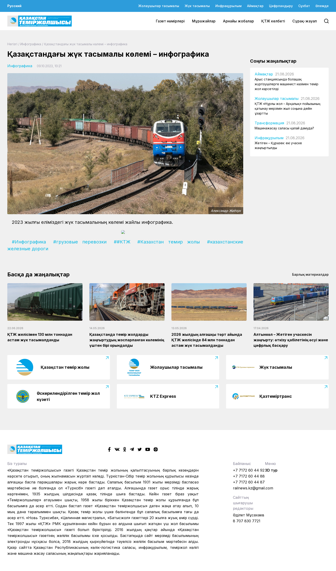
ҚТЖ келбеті (273, 21)
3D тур (271, 470)
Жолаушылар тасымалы (158, 6)
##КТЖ (122, 242)
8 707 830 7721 (246, 521)
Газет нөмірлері (170, 21)
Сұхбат (304, 6)
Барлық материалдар (310, 274)
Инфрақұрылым (228, 6)
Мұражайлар (204, 21)
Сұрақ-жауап (304, 21)
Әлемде (322, 6)
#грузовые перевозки (80, 242)
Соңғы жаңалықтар (273, 61)
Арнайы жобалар (238, 21)
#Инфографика (29, 242)
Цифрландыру (281, 6)
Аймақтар (255, 6)
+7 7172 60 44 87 (249, 482)
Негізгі (12, 44)
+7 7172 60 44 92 (248, 470)
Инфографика (30, 44)
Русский (14, 6)
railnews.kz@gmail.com (253, 488)
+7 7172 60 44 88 (249, 476)
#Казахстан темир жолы (168, 242)
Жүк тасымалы (197, 6)
